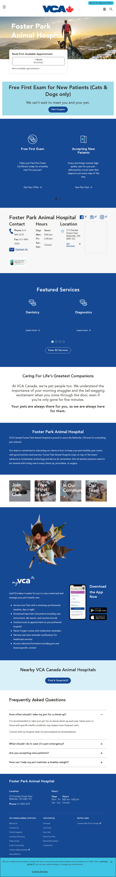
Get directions (73, 245)
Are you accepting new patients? (29, 753)
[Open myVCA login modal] (105, 9)
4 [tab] (63, 342)
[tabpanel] (32, 162)
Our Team (47, 828)
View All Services (58, 350)
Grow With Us (14, 854)
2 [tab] (60, 199)
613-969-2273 (23, 804)
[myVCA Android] (98, 610)
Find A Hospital (57, 680)
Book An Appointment (101, 3)
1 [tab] (56, 199)
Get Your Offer (31, 187)
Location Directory (17, 837)
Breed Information (50, 841)
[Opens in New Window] (83, 217)
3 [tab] (60, 342)
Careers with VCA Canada (88, 824)
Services (46, 823)
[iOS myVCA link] (98, 617)
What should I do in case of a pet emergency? (36, 744)
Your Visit (47, 832)
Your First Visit (82, 187)
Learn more (31, 330)
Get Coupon (58, 109)
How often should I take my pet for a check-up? (37, 714)
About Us (13, 823)
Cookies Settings (40, 872)
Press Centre (14, 841)
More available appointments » (26, 69)
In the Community (16, 845)
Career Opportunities (18, 850)
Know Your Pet (49, 837)
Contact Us (21, 249)
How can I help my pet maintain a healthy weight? (39, 762)
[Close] (111, 862)
